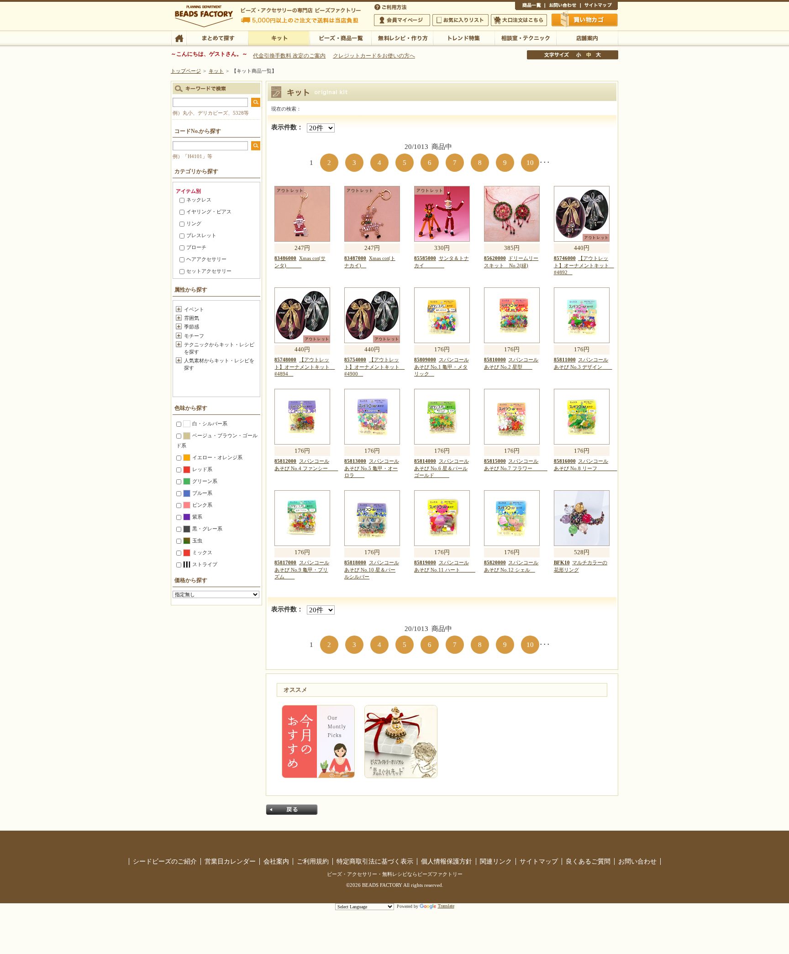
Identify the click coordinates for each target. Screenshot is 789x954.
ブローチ (196, 247)
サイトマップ (599, 6)
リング (193, 223)
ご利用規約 (313, 861)
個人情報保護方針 (446, 861)
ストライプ (204, 564)
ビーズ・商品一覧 (340, 37)
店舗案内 (587, 37)
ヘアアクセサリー (206, 259)
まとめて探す (217, 37)
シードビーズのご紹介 (165, 861)
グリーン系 (204, 481)
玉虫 (197, 540)
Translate (446, 905)
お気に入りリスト (460, 20)
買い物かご (585, 19)
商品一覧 (530, 6)
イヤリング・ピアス (208, 211)
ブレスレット (201, 235)
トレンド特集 (463, 37)
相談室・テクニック (525, 37)
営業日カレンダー (230, 861)
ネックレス (198, 199)
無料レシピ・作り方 (402, 37)
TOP (179, 37)
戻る (292, 809)
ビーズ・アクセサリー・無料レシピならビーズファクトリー (395, 874)
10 (530, 162)
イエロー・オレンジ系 (217, 457)
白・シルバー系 (209, 423)
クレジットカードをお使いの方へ (374, 56)
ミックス (202, 552)
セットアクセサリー (208, 271)
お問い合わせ (562, 6)
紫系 (197, 516)
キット (278, 37)
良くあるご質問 (588, 861)
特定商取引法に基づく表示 (375, 861)
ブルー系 (202, 493)
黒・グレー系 (207, 528)
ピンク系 (202, 505)
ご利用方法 (391, 6)
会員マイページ (402, 20)
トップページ (186, 71)
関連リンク (496, 861)
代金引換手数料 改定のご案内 (289, 56)
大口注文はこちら (519, 20)
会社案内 (276, 861)
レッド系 (202, 469)
